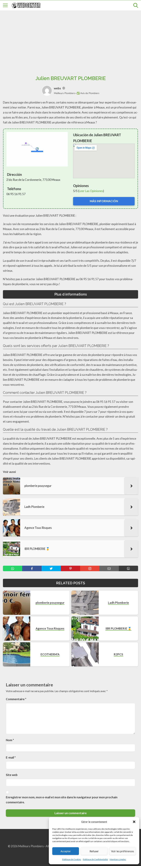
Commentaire (16, 699)
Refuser (94, 851)
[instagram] (89, 568)
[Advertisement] (70, 39)
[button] (134, 821)
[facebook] (31, 568)
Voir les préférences (122, 851)
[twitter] (51, 568)
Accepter (66, 851)
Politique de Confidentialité (95, 859)
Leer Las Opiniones (91, 191)
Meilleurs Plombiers (64, 93)
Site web (12, 775)
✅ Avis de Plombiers (88, 93)
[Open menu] (5, 5)
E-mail (11, 757)
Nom (10, 740)
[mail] (109, 568)
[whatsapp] (12, 568)
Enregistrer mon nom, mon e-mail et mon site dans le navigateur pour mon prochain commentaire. (61, 799)
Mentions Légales (118, 859)
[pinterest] (70, 568)
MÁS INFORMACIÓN (104, 201)
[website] (64, 88)
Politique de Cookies (71, 859)
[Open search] (135, 5)
